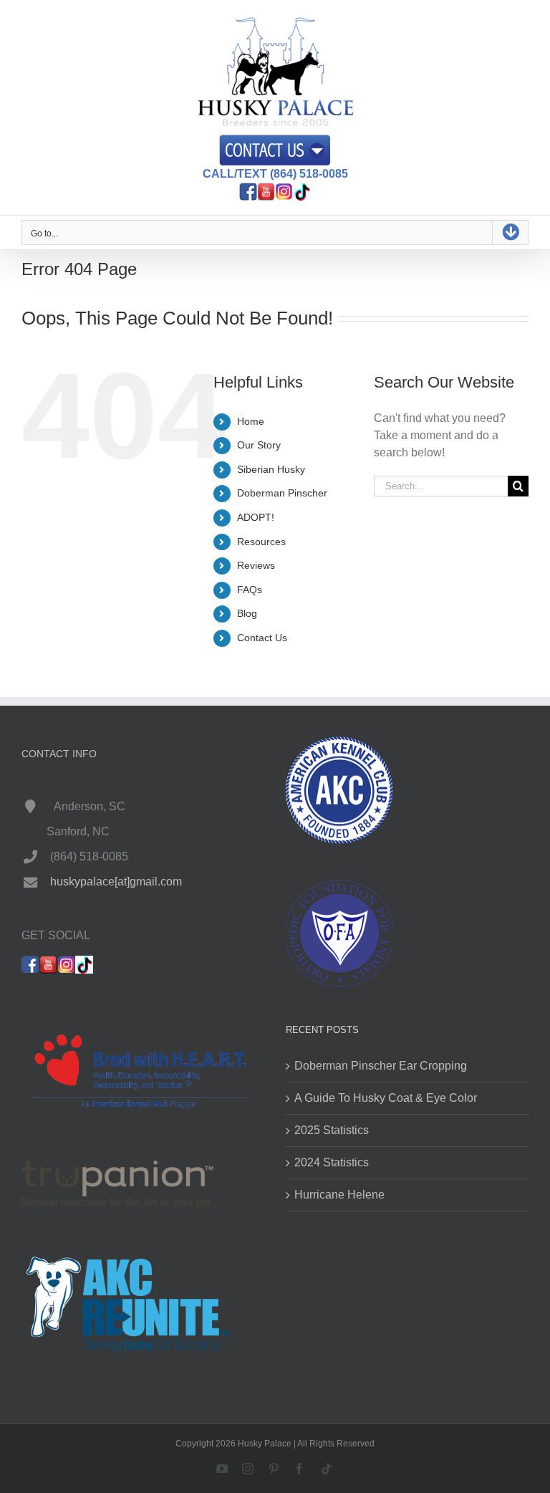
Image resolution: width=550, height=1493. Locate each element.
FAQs (249, 589)
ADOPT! (255, 517)
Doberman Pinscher (282, 493)
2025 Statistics (331, 1130)
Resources (261, 541)
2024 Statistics (331, 1162)
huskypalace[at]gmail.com (116, 881)
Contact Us (262, 637)
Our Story (259, 445)
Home (250, 421)
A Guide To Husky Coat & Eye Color (385, 1098)
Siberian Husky (271, 469)
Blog (247, 613)
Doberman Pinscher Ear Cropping (380, 1066)
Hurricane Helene (339, 1195)
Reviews (256, 565)
